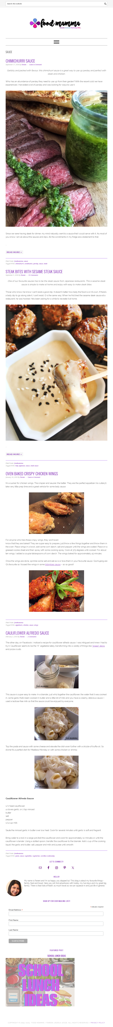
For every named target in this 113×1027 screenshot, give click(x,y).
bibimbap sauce (52, 564)
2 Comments (32, 637)
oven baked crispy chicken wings (32, 473)
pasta (17, 856)
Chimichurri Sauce (20, 61)
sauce (26, 261)
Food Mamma (56, 21)
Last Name (13, 930)
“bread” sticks (98, 646)
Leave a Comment (35, 65)
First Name (13, 920)
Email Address (16, 910)
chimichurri (19, 264)
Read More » (14, 252)
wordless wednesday (48, 856)
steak (45, 264)
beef (16, 466)
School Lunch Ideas (56, 955)
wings (36, 625)
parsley (35, 264)
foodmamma (18, 261)
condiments (29, 264)
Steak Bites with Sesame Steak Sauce (34, 271)
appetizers (18, 625)
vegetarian (36, 856)
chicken (26, 625)
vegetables (28, 856)
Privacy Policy (98, 1023)
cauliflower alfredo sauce (27, 633)
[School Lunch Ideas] (56, 982)
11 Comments (33, 275)
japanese (22, 466)
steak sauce (34, 466)
